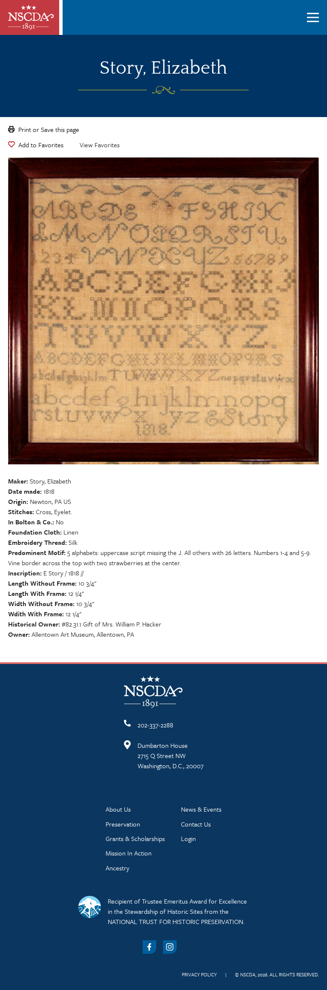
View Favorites (100, 144)
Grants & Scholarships (135, 838)
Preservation (123, 824)
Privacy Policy (199, 974)
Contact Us (196, 824)
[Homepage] (31, 17)
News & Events (201, 809)
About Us (118, 809)
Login (188, 838)
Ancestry (117, 868)
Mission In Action (129, 853)
